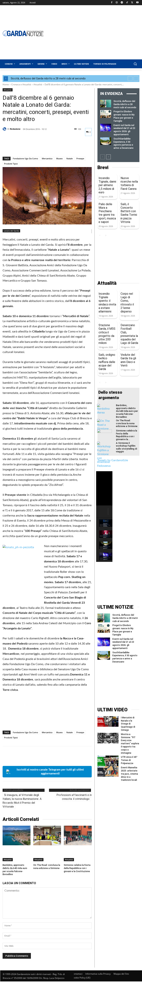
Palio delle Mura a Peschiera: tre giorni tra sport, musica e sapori (107, 213)
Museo (59, 158)
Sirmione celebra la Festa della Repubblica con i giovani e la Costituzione (77, 868)
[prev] (130, 78)
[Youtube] (137, 3)
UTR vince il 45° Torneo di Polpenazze (129, 760)
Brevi (102, 167)
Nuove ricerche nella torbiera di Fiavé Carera (129, 183)
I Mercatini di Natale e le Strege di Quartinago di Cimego (128, 723)
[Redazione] (5, 129)
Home (6, 84)
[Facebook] (111, 3)
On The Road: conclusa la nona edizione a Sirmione (46, 867)
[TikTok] (127, 3)
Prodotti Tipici (11, 163)
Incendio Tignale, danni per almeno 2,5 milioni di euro (107, 185)
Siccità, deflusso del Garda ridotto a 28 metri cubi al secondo (48, 78)
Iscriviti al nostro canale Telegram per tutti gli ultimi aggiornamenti (50, 771)
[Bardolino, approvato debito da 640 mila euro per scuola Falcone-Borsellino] (17, 835)
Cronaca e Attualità (21, 84)
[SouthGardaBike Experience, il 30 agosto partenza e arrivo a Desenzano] (105, 141)
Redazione (15, 128)
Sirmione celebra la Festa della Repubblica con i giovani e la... (126, 435)
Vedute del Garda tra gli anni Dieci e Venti (128, 360)
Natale (69, 158)
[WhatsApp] (32, 147)
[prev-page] (102, 156)
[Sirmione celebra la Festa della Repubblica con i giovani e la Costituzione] (78, 835)
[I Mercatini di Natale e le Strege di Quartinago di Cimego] (108, 721)
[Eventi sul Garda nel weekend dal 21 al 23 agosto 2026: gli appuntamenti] (105, 127)
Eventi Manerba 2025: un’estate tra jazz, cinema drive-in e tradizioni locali (129, 773)
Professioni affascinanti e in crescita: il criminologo (74, 797)
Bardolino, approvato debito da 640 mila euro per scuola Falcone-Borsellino (127, 411)
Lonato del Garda (11, 230)
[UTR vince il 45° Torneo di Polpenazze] (108, 761)
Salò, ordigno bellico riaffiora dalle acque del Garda (107, 362)
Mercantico (47, 158)
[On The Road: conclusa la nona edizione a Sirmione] (47, 835)
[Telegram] (122, 3)
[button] (135, 64)
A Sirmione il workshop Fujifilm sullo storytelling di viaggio (126, 447)
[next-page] (108, 156)
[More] (40, 147)
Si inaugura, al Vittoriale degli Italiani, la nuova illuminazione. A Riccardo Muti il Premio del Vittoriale (22, 800)
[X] (132, 3)
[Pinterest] (23, 147)
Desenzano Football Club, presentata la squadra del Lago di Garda (129, 334)
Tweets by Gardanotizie (112, 460)
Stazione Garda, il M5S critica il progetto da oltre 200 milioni (107, 334)
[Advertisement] (118, 259)
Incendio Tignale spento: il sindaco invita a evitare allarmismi (107, 302)
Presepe (80, 158)
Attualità (37, 84)
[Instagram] (117, 3)
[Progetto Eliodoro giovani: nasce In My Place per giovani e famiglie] (105, 114)
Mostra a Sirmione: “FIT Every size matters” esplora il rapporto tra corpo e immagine (130, 743)
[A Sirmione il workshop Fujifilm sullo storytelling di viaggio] (104, 455)
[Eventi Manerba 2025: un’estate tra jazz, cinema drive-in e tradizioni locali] (108, 771)
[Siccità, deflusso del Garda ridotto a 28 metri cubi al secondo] (105, 103)
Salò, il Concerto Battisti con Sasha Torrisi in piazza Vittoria (129, 213)
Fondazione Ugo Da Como (25, 158)
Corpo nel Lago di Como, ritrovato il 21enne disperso (127, 302)
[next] (136, 78)
